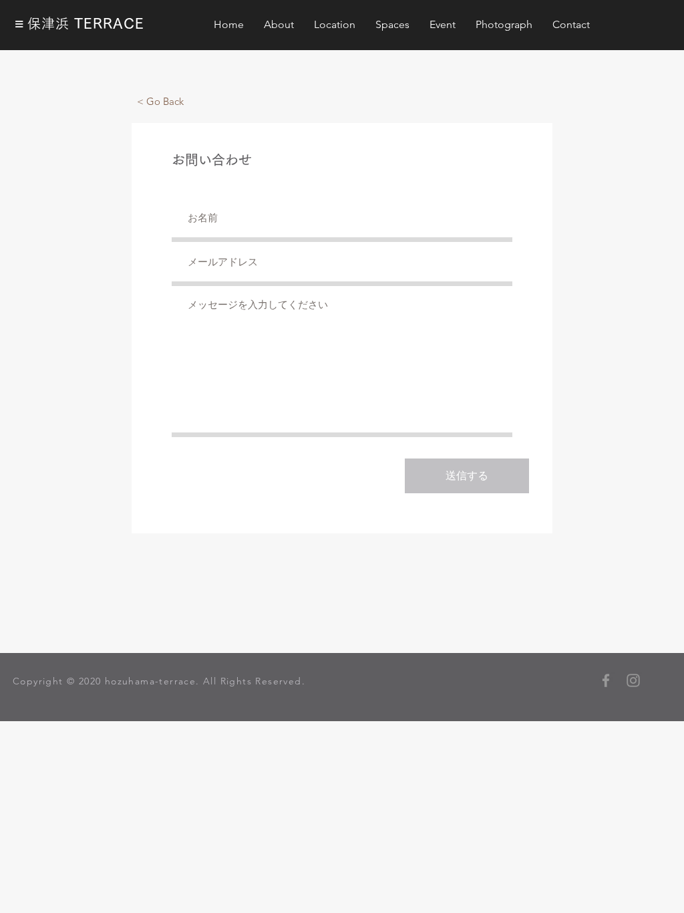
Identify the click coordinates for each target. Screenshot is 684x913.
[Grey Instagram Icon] (633, 680)
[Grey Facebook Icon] (606, 680)
